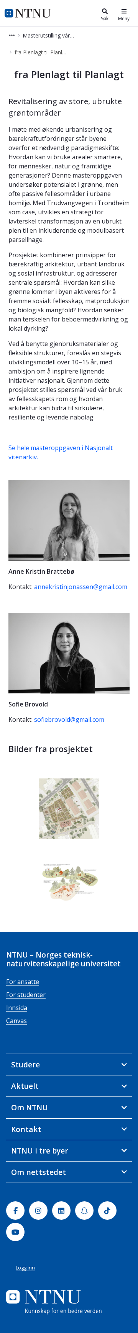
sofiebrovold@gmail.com (69, 719)
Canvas (16, 1020)
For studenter (26, 994)
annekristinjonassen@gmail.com (80, 586)
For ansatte (22, 981)
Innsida (16, 1007)
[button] (12, 35)
